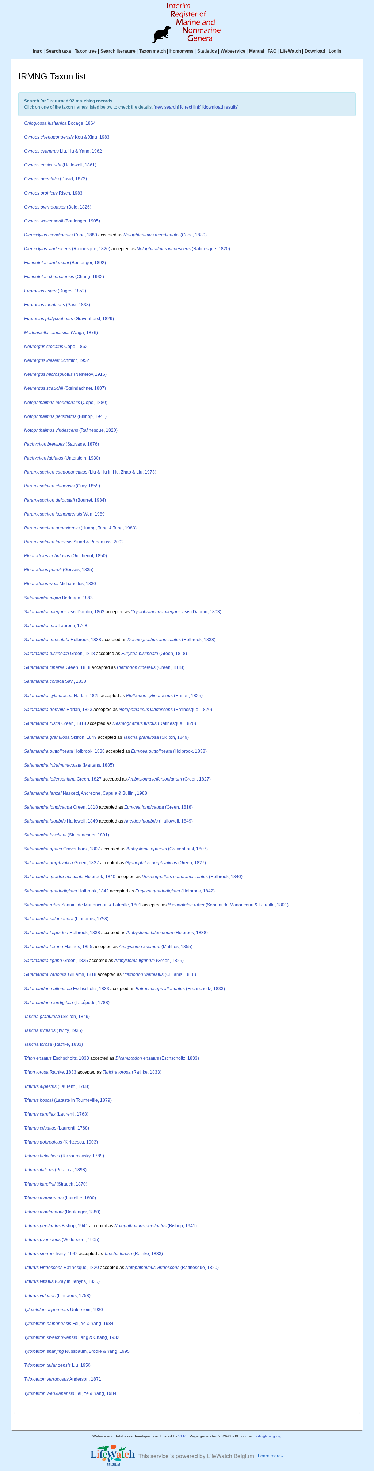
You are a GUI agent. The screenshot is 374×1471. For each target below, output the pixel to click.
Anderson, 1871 (62, 1379)
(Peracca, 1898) (55, 1169)
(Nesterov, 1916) (65, 374)
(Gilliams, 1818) (159, 974)
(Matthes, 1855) (155, 946)
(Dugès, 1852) (55, 290)
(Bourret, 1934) (65, 500)
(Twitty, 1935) (53, 1030)
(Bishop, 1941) (65, 416)
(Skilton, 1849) (156, 737)
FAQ (272, 51)
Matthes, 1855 (58, 946)
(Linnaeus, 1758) (66, 918)
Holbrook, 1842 (66, 891)
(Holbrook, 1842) (175, 891)
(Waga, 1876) (61, 332)
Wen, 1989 (64, 514)
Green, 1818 (59, 653)
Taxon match (152, 51)
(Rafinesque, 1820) (67, 248)
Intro (37, 51)
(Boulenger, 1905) (62, 221)
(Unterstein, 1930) (62, 458)
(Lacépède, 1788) (67, 1002)
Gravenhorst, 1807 (62, 848)
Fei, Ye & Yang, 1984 (69, 1323)
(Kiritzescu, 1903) (61, 1142)
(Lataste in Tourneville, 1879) (68, 1100)
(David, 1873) (55, 178)
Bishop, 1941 (56, 1225)
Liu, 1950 (57, 1365)
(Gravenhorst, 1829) (69, 318)
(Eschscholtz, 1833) (180, 988)
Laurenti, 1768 (55, 625)
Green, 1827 (63, 779)
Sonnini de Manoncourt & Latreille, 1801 (82, 904)
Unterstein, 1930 (63, 1309)
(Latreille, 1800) (60, 1198)
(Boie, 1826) (57, 207)
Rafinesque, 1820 (61, 1267)
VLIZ (182, 1436)
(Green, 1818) (154, 653)
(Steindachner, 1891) (66, 835)
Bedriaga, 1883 (58, 597)
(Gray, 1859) (62, 486)
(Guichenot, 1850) (65, 555)
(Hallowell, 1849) (158, 821)
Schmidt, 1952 (56, 360)
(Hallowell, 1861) (60, 165)
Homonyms (181, 51)
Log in (335, 51)
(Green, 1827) (169, 779)
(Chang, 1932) (64, 276)
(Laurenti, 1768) (56, 1086)
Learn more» (270, 1455)
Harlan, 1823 (58, 709)
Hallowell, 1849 (61, 821)
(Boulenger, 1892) (65, 262)
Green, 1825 (56, 960)
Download (315, 51)
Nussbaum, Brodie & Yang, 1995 (77, 1351)
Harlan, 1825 (62, 695)
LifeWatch (290, 51)
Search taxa (58, 51)
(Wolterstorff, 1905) (61, 1239)
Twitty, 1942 (51, 1253)
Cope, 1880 (60, 234)
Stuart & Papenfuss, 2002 (74, 541)
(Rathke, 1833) (53, 1044)
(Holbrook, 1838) (171, 639)
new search (166, 107)
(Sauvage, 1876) (61, 444)
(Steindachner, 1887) (65, 388)
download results (220, 107)
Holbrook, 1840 (69, 876)
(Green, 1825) (149, 960)
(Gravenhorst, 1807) (167, 848)
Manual (256, 51)
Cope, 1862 (56, 346)
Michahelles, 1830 (60, 583)
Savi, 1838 (55, 681)
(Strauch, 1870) (55, 1184)
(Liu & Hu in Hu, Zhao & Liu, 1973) (90, 472)
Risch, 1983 (53, 193)
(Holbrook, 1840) (192, 876)
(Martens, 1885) (69, 765)
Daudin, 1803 (64, 611)
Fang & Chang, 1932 (71, 1337)
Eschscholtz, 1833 (66, 988)
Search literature (118, 51)
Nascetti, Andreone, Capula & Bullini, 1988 (85, 793)
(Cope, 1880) (165, 234)
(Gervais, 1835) (59, 569)
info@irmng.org (269, 1436)
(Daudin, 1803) (176, 611)
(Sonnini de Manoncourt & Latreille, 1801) (228, 904)
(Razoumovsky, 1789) (64, 1156)
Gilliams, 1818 (60, 974)
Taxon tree (86, 51)
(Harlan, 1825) (164, 695)
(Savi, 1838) (57, 304)
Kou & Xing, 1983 (67, 137)
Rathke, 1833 (50, 1072)
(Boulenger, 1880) (62, 1211)
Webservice (233, 51)
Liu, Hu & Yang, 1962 (63, 151)
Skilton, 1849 (60, 737)
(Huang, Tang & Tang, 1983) (80, 528)
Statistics (207, 51)
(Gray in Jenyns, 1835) (62, 1281)
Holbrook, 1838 (62, 639)
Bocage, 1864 (60, 123)
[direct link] (190, 107)
